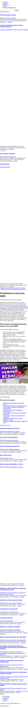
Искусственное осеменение (7, 153)
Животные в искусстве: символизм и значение (13, 289)
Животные (6, 4)
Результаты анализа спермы (8, 14)
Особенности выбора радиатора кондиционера (12, 288)
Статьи (5, 700)
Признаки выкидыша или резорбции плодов (15, 405)
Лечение (5, 3)
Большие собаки (4, 164)
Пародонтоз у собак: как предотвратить (11, 600)
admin (20, 299)
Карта (4, 6)
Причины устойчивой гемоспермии (10, 626)
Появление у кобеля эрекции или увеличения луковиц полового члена (13, 589)
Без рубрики (6, 696)
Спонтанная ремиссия (6, 617)
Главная (5, 2)
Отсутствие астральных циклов (9, 437)
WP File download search (9, 7)
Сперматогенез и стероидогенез (9, 608)
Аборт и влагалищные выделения (9, 446)
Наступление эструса (6, 455)
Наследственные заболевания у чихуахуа (11, 464)
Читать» (10, 22)
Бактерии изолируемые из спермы (9, 428)
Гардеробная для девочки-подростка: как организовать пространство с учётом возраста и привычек (13, 647)
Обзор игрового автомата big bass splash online (13, 637)
